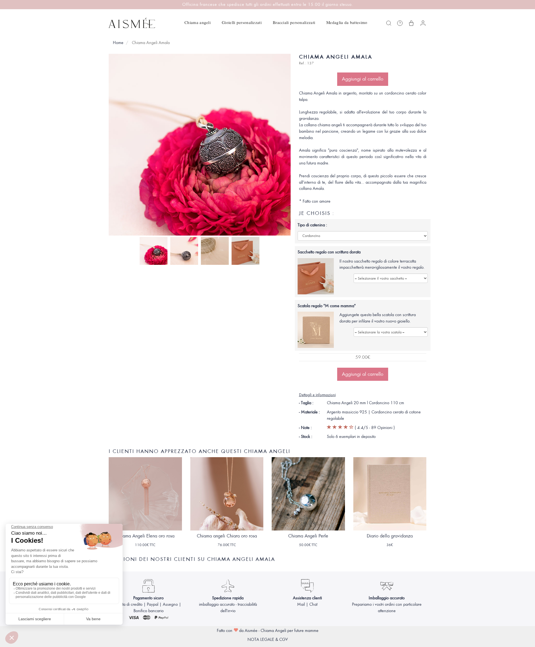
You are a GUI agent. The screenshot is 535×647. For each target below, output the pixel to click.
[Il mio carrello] (411, 23)
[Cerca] (389, 23)
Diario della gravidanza (390, 536)
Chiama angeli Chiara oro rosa (227, 536)
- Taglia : (306, 402)
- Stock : (305, 436)
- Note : (305, 427)
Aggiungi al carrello (362, 79)
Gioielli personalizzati (242, 22)
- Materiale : (309, 412)
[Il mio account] (423, 23)
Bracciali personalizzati (294, 22)
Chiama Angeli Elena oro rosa (145, 536)
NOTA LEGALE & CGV (267, 639)
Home (118, 42)
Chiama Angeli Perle (308, 536)
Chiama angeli (197, 22)
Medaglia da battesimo (346, 22)
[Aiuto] (400, 23)
